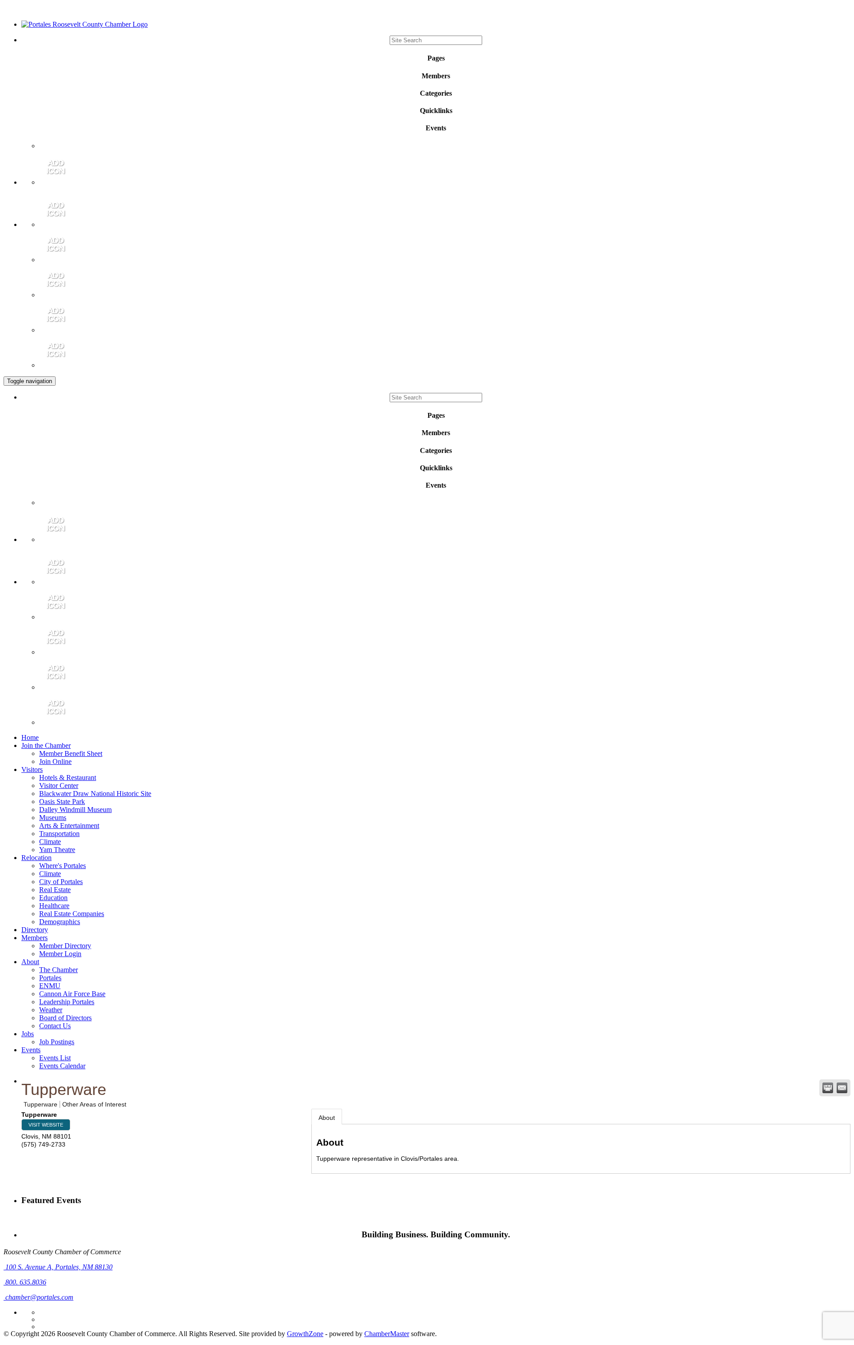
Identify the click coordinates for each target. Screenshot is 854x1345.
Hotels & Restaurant (67, 777)
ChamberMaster (386, 1333)
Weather (50, 1010)
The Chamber (58, 969)
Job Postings (56, 1042)
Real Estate (55, 889)
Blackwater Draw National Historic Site (95, 793)
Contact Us (55, 1026)
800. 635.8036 (25, 1282)
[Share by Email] (842, 1087)
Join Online (55, 761)
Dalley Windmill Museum (75, 809)
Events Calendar (62, 1066)
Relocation (36, 857)
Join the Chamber (46, 745)
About (30, 961)
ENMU (49, 986)
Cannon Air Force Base (72, 994)
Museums (52, 817)
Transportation (59, 833)
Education (53, 897)
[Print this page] (827, 1087)
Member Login (60, 953)
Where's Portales (62, 865)
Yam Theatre (57, 849)
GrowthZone (305, 1333)
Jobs (27, 1034)
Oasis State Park (62, 801)
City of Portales (61, 881)
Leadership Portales (66, 1002)
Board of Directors (65, 1018)
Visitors (32, 769)
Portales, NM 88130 (59, 1267)
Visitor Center (58, 785)
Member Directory (65, 945)
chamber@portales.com (38, 1297)
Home (30, 737)
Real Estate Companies (71, 913)
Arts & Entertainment (69, 825)
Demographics (59, 921)
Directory (34, 929)
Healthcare (54, 905)
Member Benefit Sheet (70, 753)
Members (34, 937)
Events (30, 1050)
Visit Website (45, 1124)
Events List (55, 1058)
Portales (50, 977)
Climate (50, 841)
